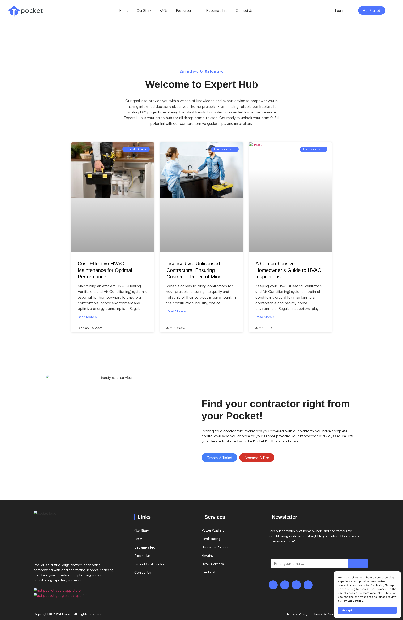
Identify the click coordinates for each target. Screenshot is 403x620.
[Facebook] (273, 584)
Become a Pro (217, 10)
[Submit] (358, 563)
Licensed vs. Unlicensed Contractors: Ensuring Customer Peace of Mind (193, 270)
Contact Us (244, 10)
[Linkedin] (308, 584)
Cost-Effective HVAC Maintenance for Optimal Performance (105, 270)
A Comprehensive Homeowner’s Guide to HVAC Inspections (288, 270)
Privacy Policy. (354, 600)
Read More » (87, 316)
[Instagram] (296, 584)
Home (123, 10)
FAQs (163, 10)
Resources (184, 10)
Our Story (144, 10)
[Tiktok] (284, 584)
